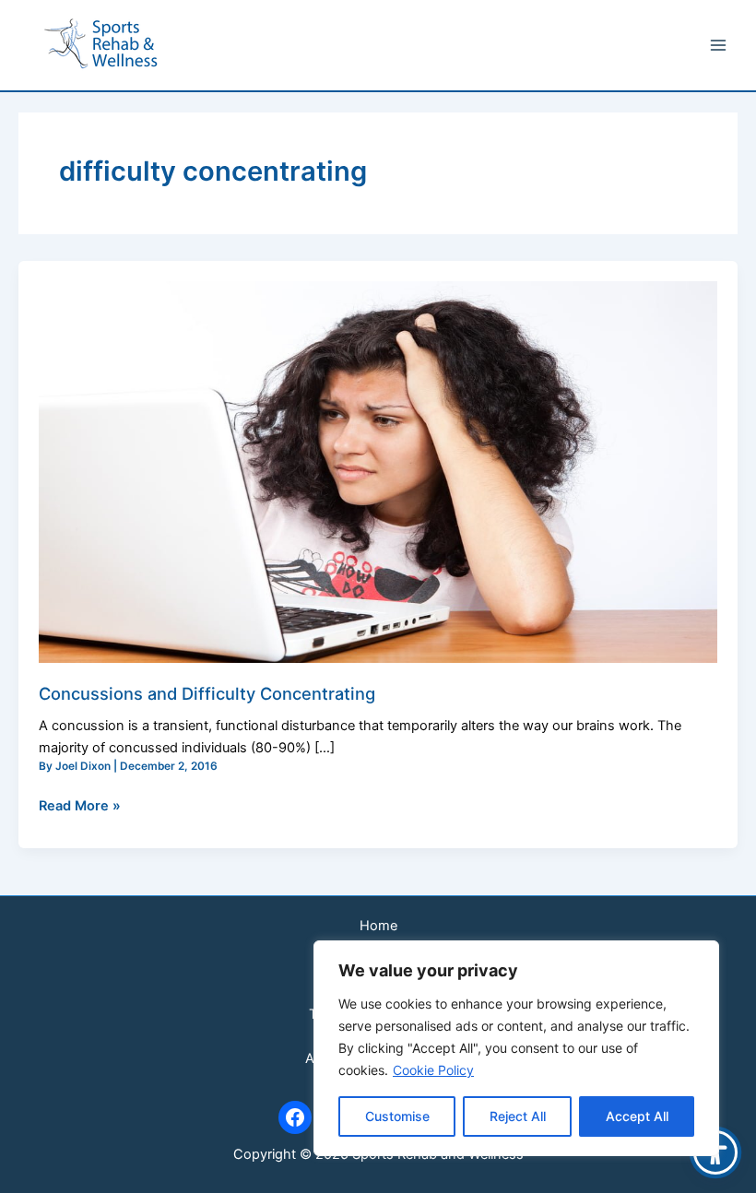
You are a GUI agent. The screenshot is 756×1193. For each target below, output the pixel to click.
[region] (516, 1048)
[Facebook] (295, 1117)
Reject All (518, 1116)
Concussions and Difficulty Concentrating (207, 693)
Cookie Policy (433, 1070)
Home (378, 925)
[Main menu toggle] (718, 45)
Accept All (637, 1116)
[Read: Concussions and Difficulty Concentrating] (378, 471)
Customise (397, 1116)
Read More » (80, 804)
